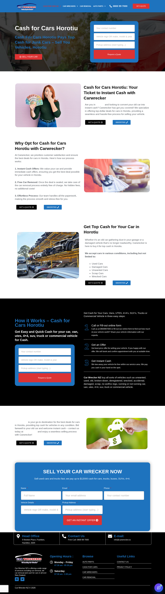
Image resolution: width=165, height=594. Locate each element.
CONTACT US (123, 562)
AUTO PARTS (88, 562)
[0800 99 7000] (111, 6)
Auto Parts (98, 6)
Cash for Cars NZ (51, 6)
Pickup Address (69, 503)
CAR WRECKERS (69, 6)
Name (24, 488)
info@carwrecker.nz (122, 540)
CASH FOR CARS (89, 567)
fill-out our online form (123, 329)
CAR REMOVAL (85, 6)
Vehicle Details (27, 503)
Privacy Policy (124, 567)
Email (65, 488)
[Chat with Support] (158, 587)
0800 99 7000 (120, 6)
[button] (52, 6)
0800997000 (105, 329)
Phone (107, 488)
